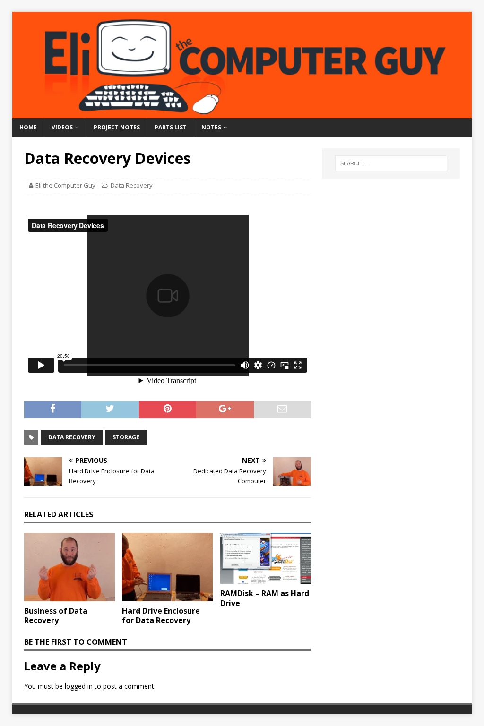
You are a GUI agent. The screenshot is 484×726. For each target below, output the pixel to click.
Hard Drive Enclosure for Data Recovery (161, 616)
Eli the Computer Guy (65, 185)
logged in (79, 686)
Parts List (171, 127)
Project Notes (117, 127)
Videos (62, 127)
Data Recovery (132, 185)
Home (28, 127)
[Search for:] (391, 163)
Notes (211, 127)
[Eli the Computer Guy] (242, 112)
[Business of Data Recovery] (69, 567)
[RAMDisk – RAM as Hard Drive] (265, 558)
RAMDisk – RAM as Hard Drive (264, 598)
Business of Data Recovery (55, 616)
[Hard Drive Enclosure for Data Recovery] (167, 567)
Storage (125, 437)
